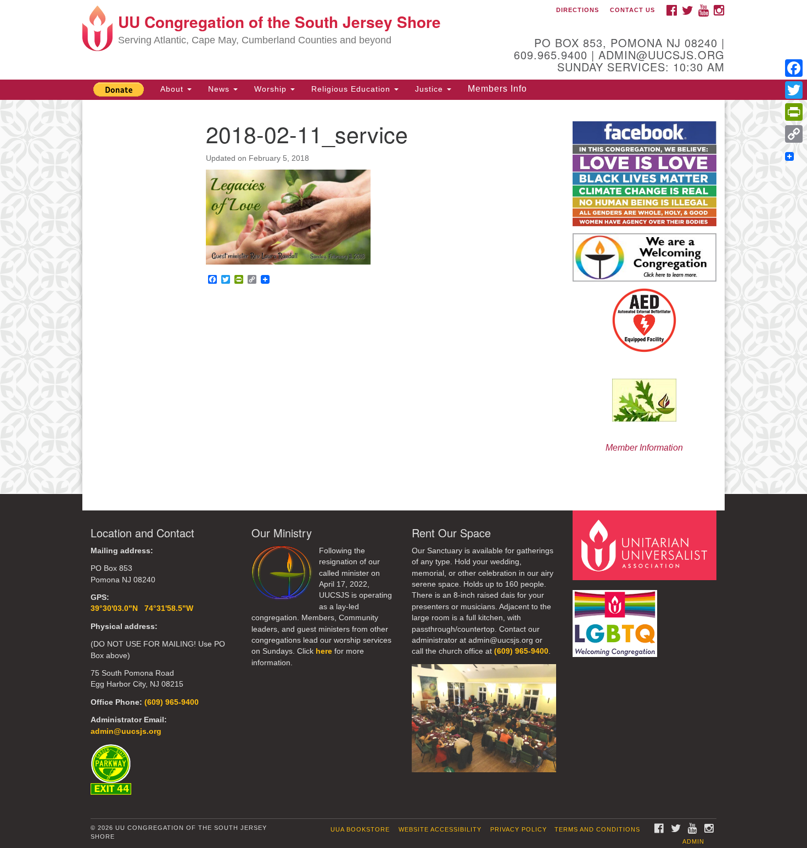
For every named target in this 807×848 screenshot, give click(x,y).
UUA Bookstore (360, 829)
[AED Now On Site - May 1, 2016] (645, 320)
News (220, 89)
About (173, 89)
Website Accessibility (440, 829)
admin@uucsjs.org (126, 731)
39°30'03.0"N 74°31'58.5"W (142, 608)
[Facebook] (794, 68)
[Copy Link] (794, 134)
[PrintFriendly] (794, 112)
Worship (271, 89)
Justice (430, 89)
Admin (693, 841)
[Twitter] (794, 90)
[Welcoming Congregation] (616, 618)
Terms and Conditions (597, 829)
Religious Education (352, 89)
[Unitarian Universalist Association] (646, 545)
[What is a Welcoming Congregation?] (645, 257)
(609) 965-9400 (171, 702)
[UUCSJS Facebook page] (644, 173)
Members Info (497, 88)
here (324, 651)
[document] (403, 297)
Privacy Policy (518, 829)
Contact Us (632, 10)
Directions (577, 10)
